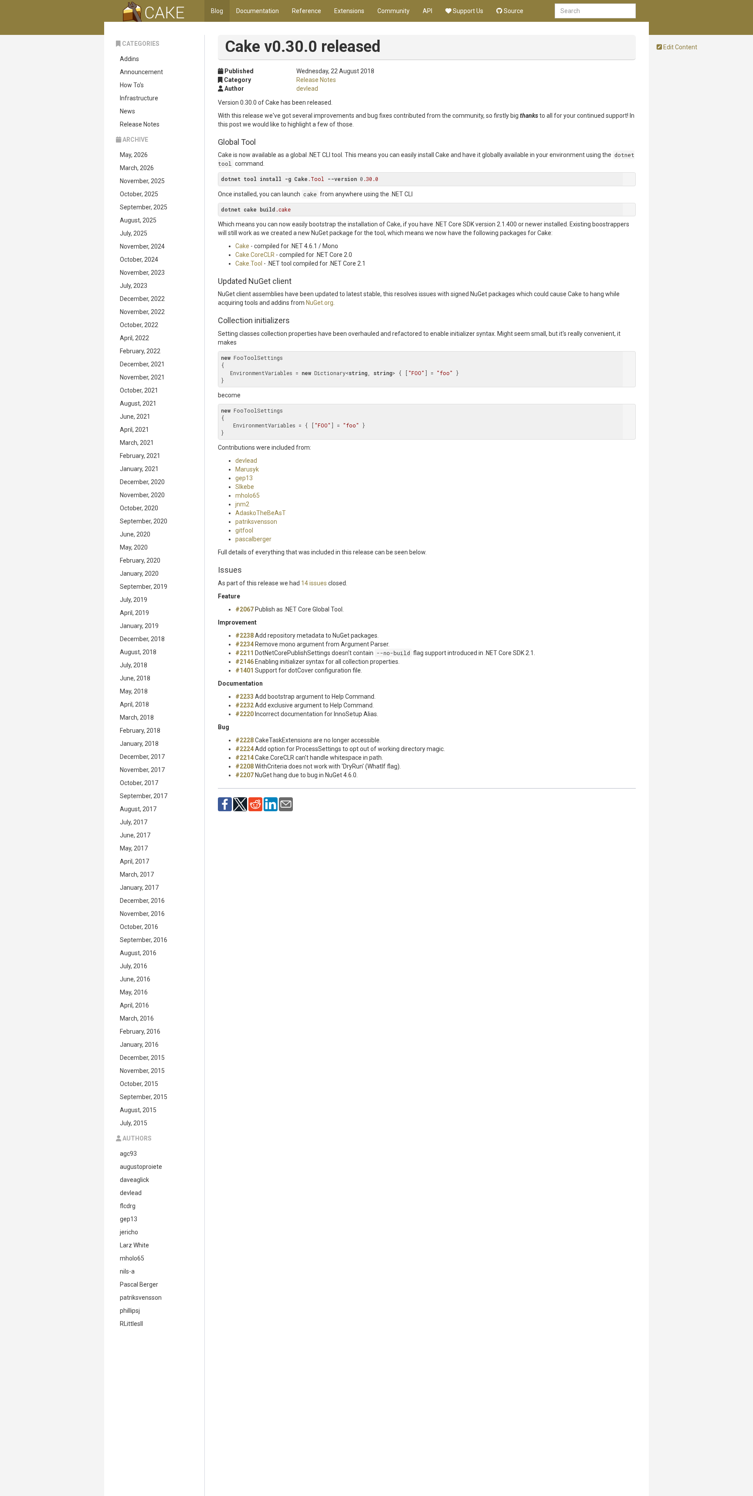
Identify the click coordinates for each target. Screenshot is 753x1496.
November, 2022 (142, 311)
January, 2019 (139, 625)
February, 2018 (140, 730)
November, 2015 (142, 1070)
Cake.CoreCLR (255, 254)
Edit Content (679, 47)
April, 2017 (134, 861)
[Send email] (286, 803)
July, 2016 (133, 966)
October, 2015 (139, 1083)
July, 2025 (133, 233)
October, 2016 (139, 926)
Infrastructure (139, 98)
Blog (217, 10)
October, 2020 (139, 508)
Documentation (257, 10)
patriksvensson (141, 1297)
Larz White (134, 1245)
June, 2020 (135, 534)
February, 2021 (140, 455)
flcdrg (128, 1205)
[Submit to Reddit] (255, 803)
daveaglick (134, 1179)
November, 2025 (142, 181)
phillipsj (130, 1310)
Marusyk (247, 469)
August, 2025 (138, 220)
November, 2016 (142, 913)
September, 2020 (143, 521)
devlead (131, 1192)
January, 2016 (139, 1044)
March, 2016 (137, 1018)
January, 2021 (139, 468)
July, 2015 (133, 1123)
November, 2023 (142, 272)
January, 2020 (139, 573)
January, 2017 (139, 887)
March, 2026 (137, 167)
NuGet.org (319, 302)
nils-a (127, 1271)
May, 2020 (134, 547)
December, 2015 (142, 1057)
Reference (306, 10)
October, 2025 (139, 194)
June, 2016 (135, 979)
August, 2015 (138, 1110)
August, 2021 (138, 403)
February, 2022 (140, 351)
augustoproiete (141, 1166)
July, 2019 (133, 599)
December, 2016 (142, 900)
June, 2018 (135, 678)
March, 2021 (137, 442)
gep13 (128, 1219)
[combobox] (595, 10)
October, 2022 (139, 324)
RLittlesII (131, 1323)
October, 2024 (139, 259)
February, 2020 (140, 560)
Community (393, 10)
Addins (129, 58)
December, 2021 (142, 364)
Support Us (467, 10)
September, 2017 (143, 795)
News (127, 111)
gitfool (244, 530)
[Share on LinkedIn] (271, 803)
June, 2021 (135, 416)
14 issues (314, 583)
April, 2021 (134, 429)
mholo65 (132, 1258)
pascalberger (253, 539)
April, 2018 (134, 704)
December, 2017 (142, 756)
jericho (129, 1232)
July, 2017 (133, 822)
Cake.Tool (248, 263)
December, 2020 (142, 481)
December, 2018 (142, 638)
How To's (132, 85)
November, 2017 (142, 769)
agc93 (128, 1153)
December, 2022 (142, 298)
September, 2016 (143, 939)
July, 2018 (133, 665)
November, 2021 (142, 377)
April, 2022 (134, 338)
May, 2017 (134, 848)
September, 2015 (143, 1096)
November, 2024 (142, 246)
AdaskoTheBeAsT (260, 512)
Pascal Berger (139, 1284)
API (427, 10)
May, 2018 (134, 691)
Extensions (349, 10)
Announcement (141, 71)
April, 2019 (134, 612)
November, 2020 (142, 495)
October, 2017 (139, 782)
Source (512, 10)
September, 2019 (143, 586)
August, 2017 (138, 809)
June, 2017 (135, 835)
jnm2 (242, 504)
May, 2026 (134, 154)
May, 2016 (134, 992)
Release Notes (139, 124)
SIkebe (244, 486)
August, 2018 (138, 652)
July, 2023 (133, 285)
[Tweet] (240, 803)
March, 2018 (137, 717)
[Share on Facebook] (225, 803)
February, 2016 (140, 1031)
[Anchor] (260, 141)
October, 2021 (139, 390)
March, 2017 (137, 874)
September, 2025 (143, 207)
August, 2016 (138, 953)
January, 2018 (139, 743)
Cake (242, 246)
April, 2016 (134, 1005)
